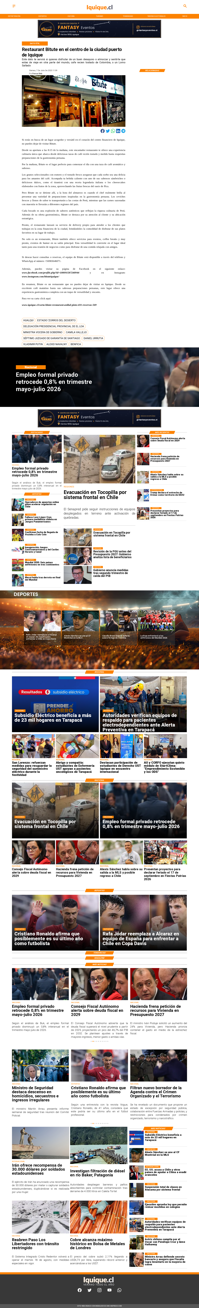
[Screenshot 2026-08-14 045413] (136, 1138)
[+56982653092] (119, 1291)
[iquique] (99, 13)
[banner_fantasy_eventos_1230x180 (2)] (99, 37)
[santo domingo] (18, 550)
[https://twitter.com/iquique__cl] (90, 1291)
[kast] (136, 1207)
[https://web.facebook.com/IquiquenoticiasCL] (80, 1291)
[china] (158, 1081)
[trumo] (136, 1173)
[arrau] (136, 1260)
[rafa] (99, 1081)
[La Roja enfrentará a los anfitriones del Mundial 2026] (42, 631)
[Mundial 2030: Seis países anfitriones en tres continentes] (18, 565)
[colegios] (136, 1190)
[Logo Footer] (98, 1285)
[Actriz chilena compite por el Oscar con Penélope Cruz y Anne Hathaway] (136, 1242)
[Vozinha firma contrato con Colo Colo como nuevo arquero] (156, 631)
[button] (28, 320)
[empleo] (37, 462)
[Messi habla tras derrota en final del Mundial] (18, 580)
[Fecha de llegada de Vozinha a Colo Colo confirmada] (18, 535)
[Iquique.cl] (14, 7)
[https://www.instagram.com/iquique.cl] (99, 1291)
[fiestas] (143, 513)
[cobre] (98, 1233)
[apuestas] (18, 505)
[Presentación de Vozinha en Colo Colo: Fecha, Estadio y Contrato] (80, 631)
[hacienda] (143, 459)
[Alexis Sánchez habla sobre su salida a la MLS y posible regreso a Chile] (143, 477)
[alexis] (136, 1155)
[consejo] (143, 441)
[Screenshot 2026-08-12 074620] (136, 1225)
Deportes (33, 612)
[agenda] (40, 1081)
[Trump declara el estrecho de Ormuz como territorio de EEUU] (143, 495)
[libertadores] (40, 1233)
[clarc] (118, 631)
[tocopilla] (99, 483)
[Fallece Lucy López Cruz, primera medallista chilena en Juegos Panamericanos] (18, 520)
